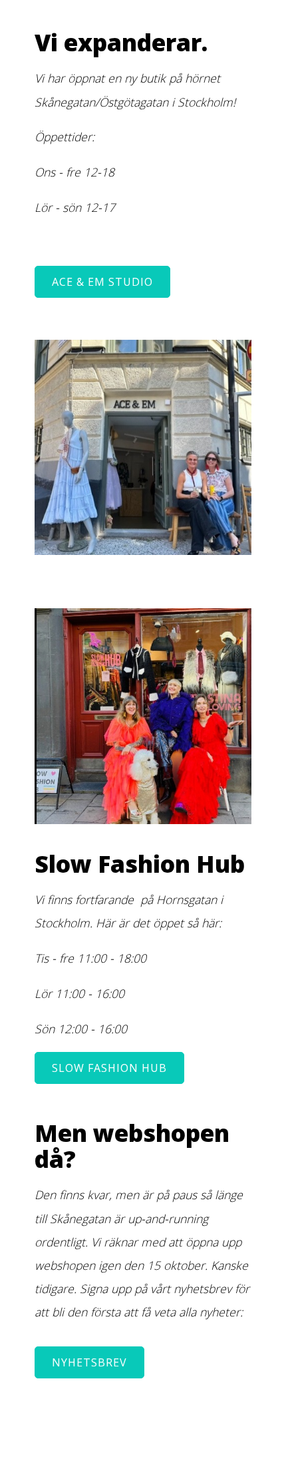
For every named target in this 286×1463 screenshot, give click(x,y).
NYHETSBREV (89, 1362)
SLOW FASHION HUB (109, 1068)
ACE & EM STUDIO (102, 281)
